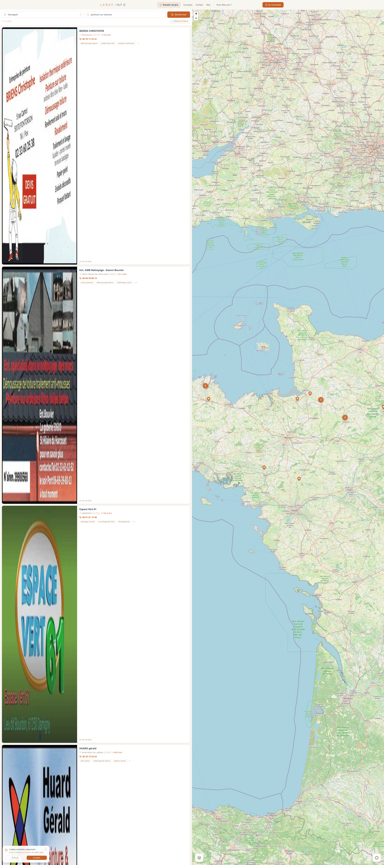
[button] (264, 467)
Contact (199, 4)
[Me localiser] (377, 858)
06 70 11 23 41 (89, 39)
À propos (187, 4)
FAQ (208, 4)
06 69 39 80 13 (89, 278)
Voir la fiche (87, 261)
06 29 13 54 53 (89, 756)
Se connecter (274, 4)
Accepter (37, 857)
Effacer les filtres (181, 21)
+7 (138, 43)
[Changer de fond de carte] (199, 858)
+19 (135, 282)
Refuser (15, 857)
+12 (133, 522)
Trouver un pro (170, 4)
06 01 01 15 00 (89, 517)
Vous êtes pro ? (224, 4)
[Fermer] (46, 849)
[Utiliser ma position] (81, 15)
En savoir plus (37, 852)
